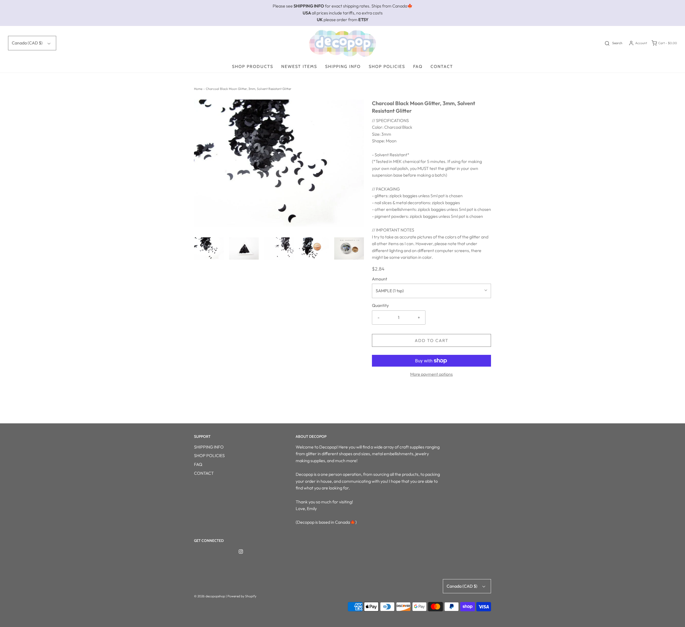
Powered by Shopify (241, 596)
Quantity (380, 305)
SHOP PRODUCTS (252, 66)
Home (198, 89)
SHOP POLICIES (387, 66)
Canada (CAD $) (27, 42)
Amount (379, 279)
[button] (209, 248)
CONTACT (442, 66)
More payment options (431, 374)
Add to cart (431, 340)
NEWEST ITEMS (299, 66)
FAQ (418, 66)
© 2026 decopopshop (209, 596)
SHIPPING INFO (343, 66)
